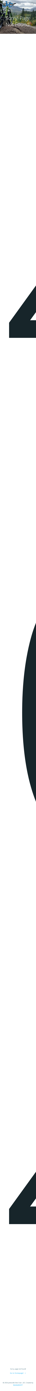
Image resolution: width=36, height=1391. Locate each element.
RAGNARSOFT (18, 1385)
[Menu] (32, 4)
